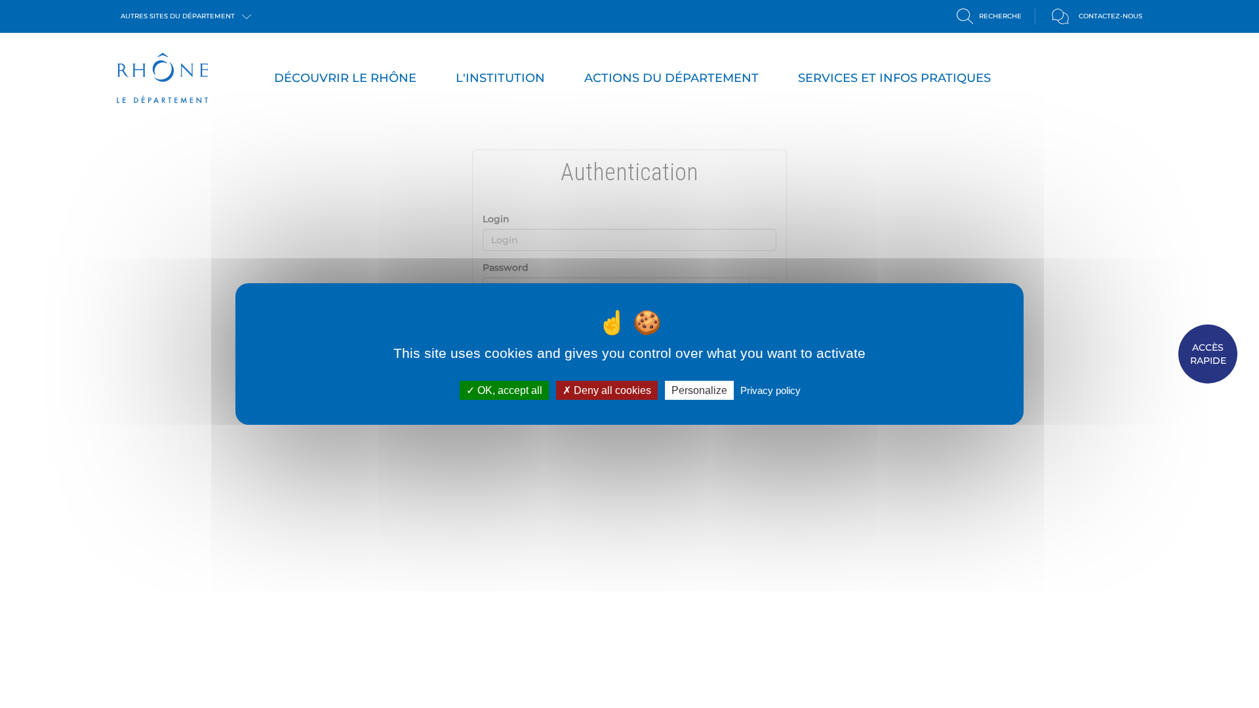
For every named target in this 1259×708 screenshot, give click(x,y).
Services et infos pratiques (894, 78)
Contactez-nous (1110, 16)
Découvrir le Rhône (345, 78)
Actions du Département (671, 78)
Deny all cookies (611, 390)
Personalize (699, 390)
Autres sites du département (179, 16)
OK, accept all (508, 390)
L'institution (500, 78)
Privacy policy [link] (770, 390)
